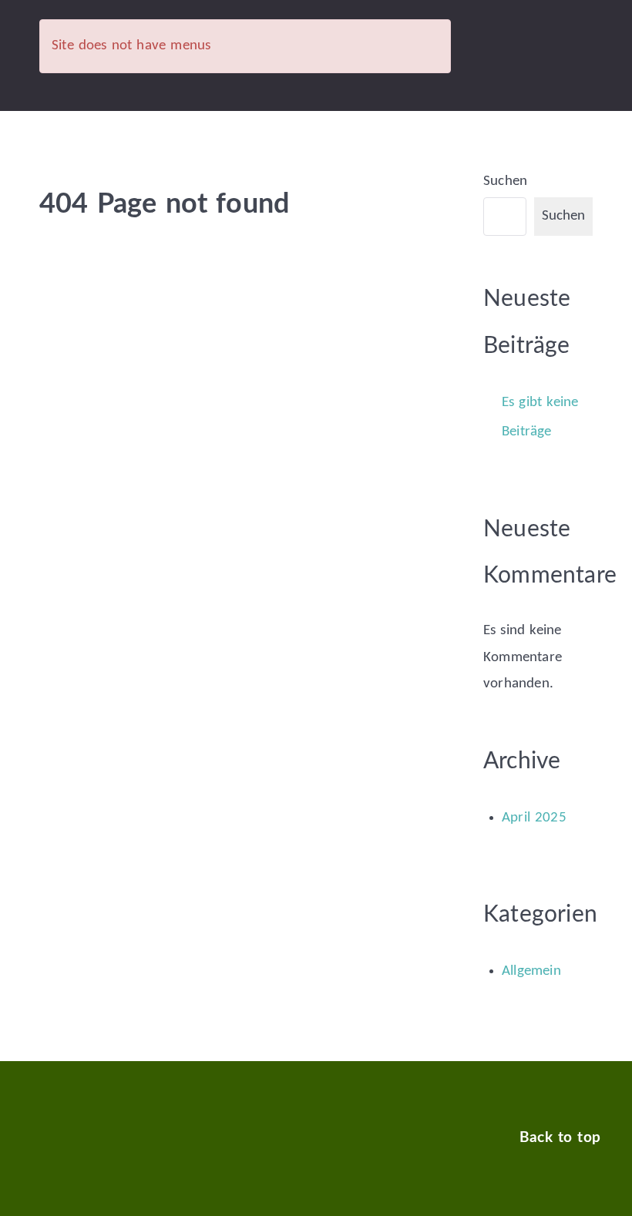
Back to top (559, 1137)
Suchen (505, 181)
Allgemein (531, 971)
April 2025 (534, 818)
